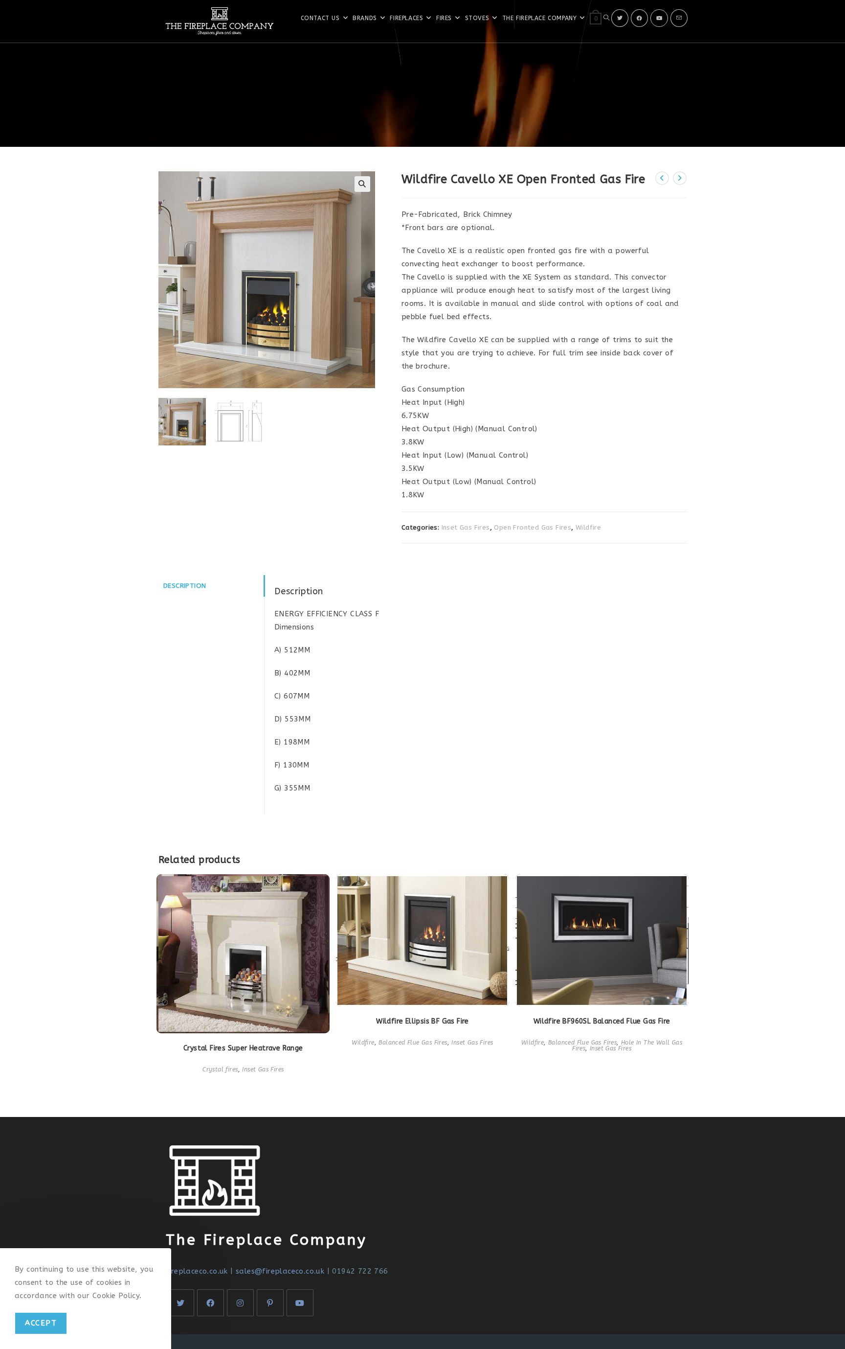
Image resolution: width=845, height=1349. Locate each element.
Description (184, 586)
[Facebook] (639, 18)
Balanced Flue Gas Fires (412, 1042)
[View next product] (680, 178)
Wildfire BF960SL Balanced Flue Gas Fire (602, 1021)
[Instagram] (240, 1302)
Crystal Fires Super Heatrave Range (243, 1048)
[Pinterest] (270, 1302)
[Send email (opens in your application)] (679, 18)
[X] (619, 18)
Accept (41, 1323)
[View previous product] (662, 178)
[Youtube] (659, 18)
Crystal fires (220, 1069)
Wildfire (588, 527)
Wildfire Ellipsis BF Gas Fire (422, 1021)
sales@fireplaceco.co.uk (280, 1271)
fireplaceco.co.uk (197, 1271)
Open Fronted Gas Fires (532, 527)
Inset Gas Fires (466, 527)
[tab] (211, 586)
